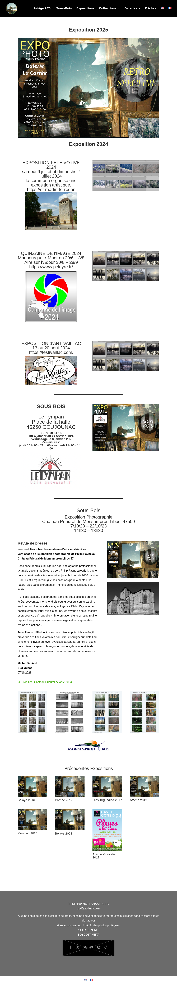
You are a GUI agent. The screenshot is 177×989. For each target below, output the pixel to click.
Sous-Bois (64, 8)
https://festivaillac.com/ (51, 352)
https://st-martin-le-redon (51, 189)
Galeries (130, 8)
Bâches (150, 8)
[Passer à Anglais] (162, 12)
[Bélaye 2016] (32, 795)
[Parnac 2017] (70, 795)
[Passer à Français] (91, 980)
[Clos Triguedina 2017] (107, 795)
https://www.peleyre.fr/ (51, 266)
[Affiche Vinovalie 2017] (107, 850)
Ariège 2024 (43, 8)
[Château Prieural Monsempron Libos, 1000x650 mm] (133, 614)
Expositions (85, 8)
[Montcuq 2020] (32, 829)
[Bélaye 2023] (70, 829)
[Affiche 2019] (144, 795)
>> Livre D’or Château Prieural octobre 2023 (45, 682)
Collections (108, 8)
